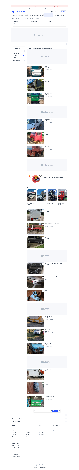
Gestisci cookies (15, 441)
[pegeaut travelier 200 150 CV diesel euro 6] (47, 268)
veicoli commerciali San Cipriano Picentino (36, 15)
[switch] (24, 51)
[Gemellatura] (47, 388)
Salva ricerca (17, 44)
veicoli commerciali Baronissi (23, 15)
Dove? (50, 21)
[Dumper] (47, 152)
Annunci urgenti (16, 60)
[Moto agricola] (47, 349)
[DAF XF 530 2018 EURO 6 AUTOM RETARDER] (52, 198)
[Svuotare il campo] (64, 24)
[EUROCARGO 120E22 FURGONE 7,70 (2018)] (62, 198)
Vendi (64, 11)
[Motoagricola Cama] (47, 99)
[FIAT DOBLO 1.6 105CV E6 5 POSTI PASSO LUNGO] (31, 197)
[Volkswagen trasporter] (47, 215)
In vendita (15, 55)
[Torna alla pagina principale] (19, 12)
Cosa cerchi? (15, 21)
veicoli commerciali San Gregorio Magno (58, 15)
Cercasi (15, 57)
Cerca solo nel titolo (17, 51)
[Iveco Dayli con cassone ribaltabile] (47, 335)
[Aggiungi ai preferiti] (43, 67)
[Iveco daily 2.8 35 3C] (47, 125)
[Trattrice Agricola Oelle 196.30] (47, 401)
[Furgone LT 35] (47, 72)
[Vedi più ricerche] (66, 15)
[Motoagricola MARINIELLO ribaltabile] (47, 229)
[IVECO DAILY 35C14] (42, 196)
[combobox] (22, 24)
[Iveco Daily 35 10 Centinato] (47, 85)
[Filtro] (47, 296)
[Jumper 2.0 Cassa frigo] (47, 375)
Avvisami (56, 410)
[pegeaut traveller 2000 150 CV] (47, 242)
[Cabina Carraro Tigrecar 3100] (47, 138)
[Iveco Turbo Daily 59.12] (47, 322)
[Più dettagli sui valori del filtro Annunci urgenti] (19, 60)
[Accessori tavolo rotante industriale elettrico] (47, 282)
